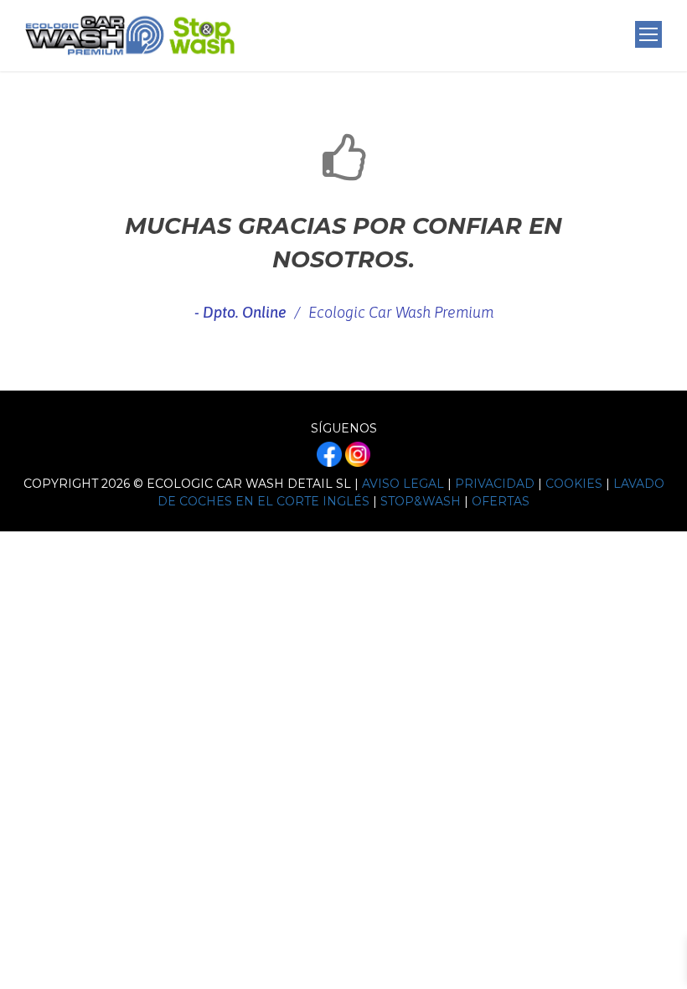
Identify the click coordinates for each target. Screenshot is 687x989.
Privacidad (495, 483)
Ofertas (500, 501)
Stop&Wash (420, 501)
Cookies (573, 483)
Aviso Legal (403, 483)
